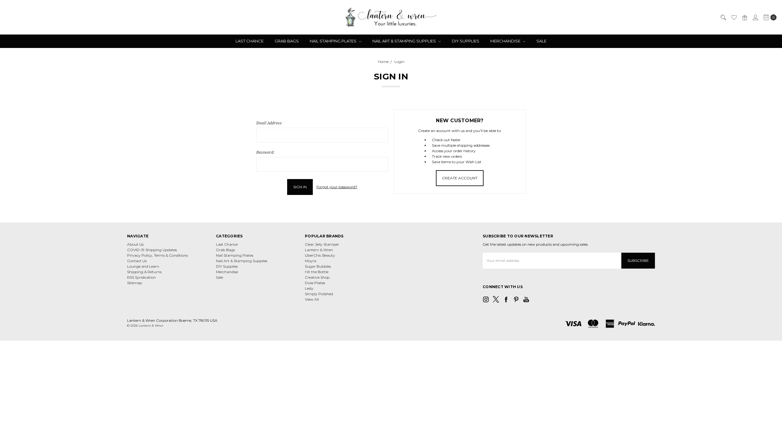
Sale (541, 40)
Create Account (459, 178)
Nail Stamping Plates (333, 40)
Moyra (310, 260)
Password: (265, 152)
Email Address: (269, 123)
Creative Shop (317, 277)
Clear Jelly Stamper (322, 244)
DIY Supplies (465, 40)
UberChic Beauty (320, 255)
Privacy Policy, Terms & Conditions (157, 255)
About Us (135, 244)
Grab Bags (287, 40)
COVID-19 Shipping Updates (152, 250)
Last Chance (250, 40)
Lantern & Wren (319, 250)
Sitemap (134, 282)
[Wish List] (734, 17)
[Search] (723, 17)
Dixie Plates (315, 282)
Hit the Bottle (316, 272)
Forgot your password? (336, 187)
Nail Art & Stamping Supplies (404, 40)
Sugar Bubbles (318, 266)
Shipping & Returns (144, 272)
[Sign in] (755, 17)
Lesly (309, 288)
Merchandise (505, 40)
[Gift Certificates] (744, 17)
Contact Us (137, 260)
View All (312, 299)
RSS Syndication (141, 277)
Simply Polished (319, 294)
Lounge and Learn (143, 266)
